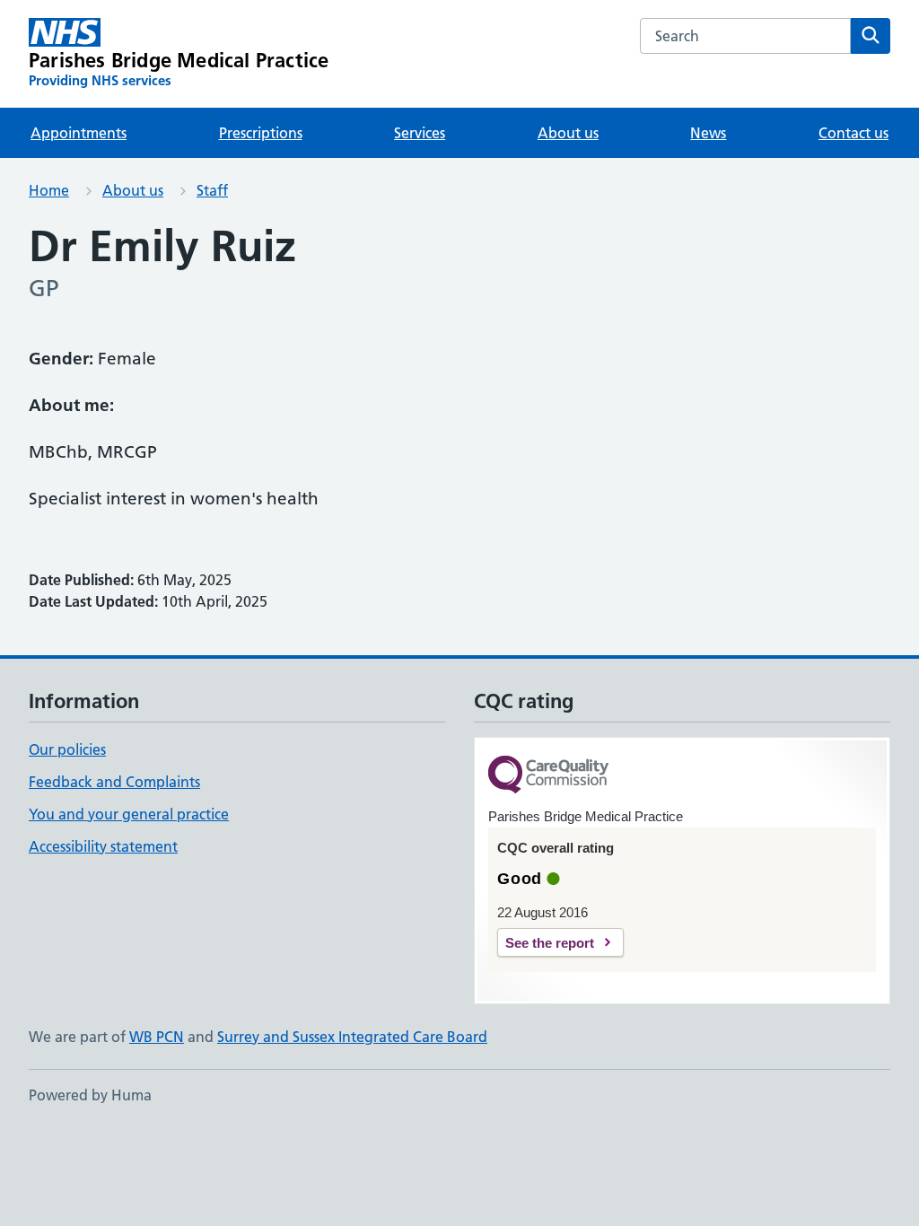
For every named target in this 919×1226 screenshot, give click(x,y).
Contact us (853, 133)
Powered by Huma (90, 1095)
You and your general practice (129, 814)
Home (49, 190)
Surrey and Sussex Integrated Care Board (352, 1037)
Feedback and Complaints (114, 782)
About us (568, 133)
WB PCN (156, 1037)
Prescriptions (260, 133)
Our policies (67, 749)
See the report (549, 942)
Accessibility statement (103, 846)
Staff (212, 190)
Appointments (79, 133)
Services (419, 133)
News (708, 133)
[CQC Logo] (548, 776)
